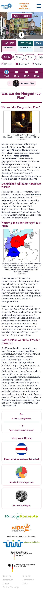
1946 (16, 76)
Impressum (8, 579)
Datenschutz (28, 579)
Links (25, 583)
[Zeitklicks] (6, 6)
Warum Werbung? (11, 587)
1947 (26, 76)
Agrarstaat (36, 194)
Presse (6, 583)
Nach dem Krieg (27, 83)
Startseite (7, 576)
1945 (6, 76)
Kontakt (26, 576)
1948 (36, 76)
